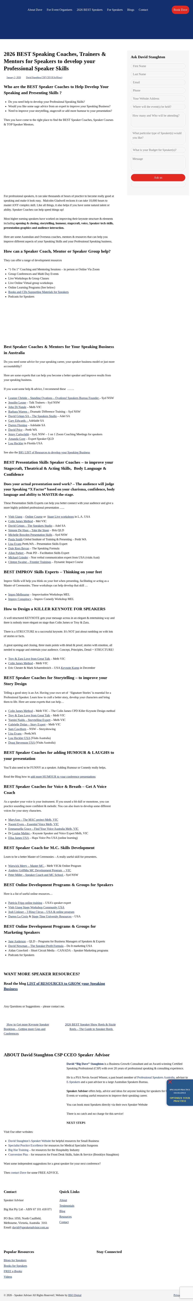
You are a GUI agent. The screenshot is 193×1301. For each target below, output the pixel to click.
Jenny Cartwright (18, 434)
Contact (143, 9)
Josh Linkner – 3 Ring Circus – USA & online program (41, 911)
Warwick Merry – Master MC (26, 865)
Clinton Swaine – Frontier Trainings (29, 562)
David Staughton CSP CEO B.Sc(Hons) (44, 77)
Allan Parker (16, 553)
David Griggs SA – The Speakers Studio (32, 416)
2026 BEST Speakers (90, 9)
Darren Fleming (17, 425)
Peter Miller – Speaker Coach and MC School (36, 874)
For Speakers (115, 9)
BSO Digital (74, 1295)
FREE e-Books (13, 1271)
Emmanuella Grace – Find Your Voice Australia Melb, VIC (43, 828)
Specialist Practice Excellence (26, 1145)
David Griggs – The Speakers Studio (30, 525)
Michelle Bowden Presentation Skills (30, 534)
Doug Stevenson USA (21, 742)
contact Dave (18, 1172)
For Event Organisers (59, 9)
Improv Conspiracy (19, 599)
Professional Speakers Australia (156, 1077)
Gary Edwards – (18, 420)
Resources (65, 1216)
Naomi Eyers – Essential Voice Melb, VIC (33, 824)
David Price (15, 429)
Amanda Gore (16, 438)
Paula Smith (15, 539)
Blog (62, 1211)
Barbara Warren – (18, 411)
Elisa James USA (18, 837)
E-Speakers (73, 1082)
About (63, 1200)
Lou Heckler (15, 443)
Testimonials (66, 1205)
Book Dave (180, 9)
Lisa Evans (14, 543)
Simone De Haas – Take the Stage (28, 530)
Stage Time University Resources (51, 916)
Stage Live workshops (60, 516)
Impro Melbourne (18, 594)
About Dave (35, 9)
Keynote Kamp (70, 667)
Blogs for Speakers (15, 1260)
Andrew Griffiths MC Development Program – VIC (39, 870)
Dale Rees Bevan (18, 548)
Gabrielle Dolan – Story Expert (26, 724)
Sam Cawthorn (17, 729)
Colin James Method (20, 521)
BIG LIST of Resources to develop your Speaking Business (54, 452)
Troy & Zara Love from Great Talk (29, 658)
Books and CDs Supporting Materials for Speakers (38, 292)
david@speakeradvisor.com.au (30, 1227)
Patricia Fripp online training (25, 902)
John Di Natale (17, 407)
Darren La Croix (18, 916)
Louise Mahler (21, 833)
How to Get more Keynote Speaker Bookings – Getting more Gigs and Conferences (26, 1029)
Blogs (130, 9)
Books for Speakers (15, 1265)
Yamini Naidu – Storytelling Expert (29, 720)
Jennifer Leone (17, 402)
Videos (8, 1276)
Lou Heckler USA (19, 738)
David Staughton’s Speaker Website (29, 1140)
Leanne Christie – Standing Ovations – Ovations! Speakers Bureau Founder (53, 398)
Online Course (34, 516)
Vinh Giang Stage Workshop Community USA (36, 907)
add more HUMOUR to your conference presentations (63, 776)
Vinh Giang (15, 516)
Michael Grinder (18, 557)
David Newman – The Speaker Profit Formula (36, 946)
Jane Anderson (17, 941)
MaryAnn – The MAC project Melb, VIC (33, 819)
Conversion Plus (18, 1154)
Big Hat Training (18, 1150)
